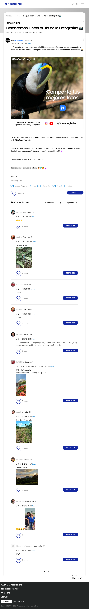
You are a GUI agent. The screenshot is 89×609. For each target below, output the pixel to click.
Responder (70, 226)
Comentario (75, 193)
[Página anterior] (36, 571)
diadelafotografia (21, 186)
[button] (80, 39)
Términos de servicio (10, 589)
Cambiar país (18, 601)
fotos (59, 186)
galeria (70, 186)
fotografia (46, 186)
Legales (4, 597)
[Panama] (13, 4)
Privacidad (5, 593)
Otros (29, 44)
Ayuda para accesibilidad (11, 585)
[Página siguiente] (52, 571)
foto (35, 186)
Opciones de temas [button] (79, 21)
